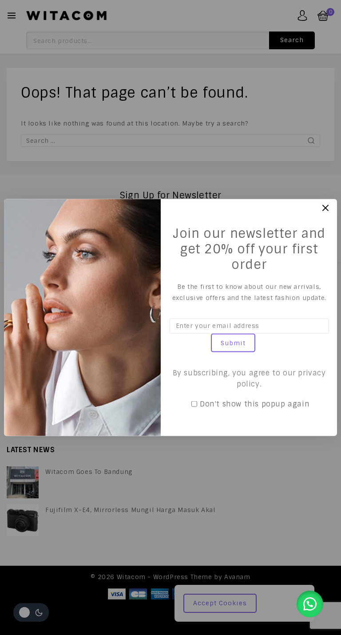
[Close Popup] (326, 208)
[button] (310, 604)
